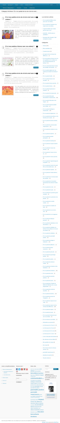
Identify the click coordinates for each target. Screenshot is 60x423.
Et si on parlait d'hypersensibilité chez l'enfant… (49, 105)
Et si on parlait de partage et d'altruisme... (25, 51)
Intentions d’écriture (29, 4)
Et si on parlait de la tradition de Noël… (49, 206)
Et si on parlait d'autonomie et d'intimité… (49, 89)
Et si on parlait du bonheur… (49, 293)
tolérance (33, 406)
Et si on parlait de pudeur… (48, 259)
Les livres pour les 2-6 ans (48, 328)
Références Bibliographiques (8, 7)
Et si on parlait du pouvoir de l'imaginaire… (49, 297)
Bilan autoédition (46, 48)
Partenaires (19, 7)
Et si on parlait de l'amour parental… (50, 156)
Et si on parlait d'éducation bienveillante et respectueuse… (49, 97)
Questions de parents (47, 355)
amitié (40, 369)
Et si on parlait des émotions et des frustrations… (50, 267)
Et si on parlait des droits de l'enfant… (48, 262)
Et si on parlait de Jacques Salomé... (26, 49)
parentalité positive (37, 390)
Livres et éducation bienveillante (49, 336)
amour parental (37, 371)
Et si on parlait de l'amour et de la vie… (50, 153)
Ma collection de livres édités (16, 83)
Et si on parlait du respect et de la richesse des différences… (50, 306)
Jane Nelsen (39, 383)
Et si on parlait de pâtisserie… (49, 244)
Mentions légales (5, 377)
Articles (16, 4)
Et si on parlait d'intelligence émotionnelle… (49, 110)
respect (41, 399)
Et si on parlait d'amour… (48, 86)
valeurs (39, 408)
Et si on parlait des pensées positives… (48, 277)
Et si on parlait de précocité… (49, 251)
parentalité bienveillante (35, 387)
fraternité (36, 380)
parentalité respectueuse (48, 352)
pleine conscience (37, 396)
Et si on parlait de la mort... (31, 80)
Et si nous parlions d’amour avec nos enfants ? (19, 46)
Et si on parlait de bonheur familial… (50, 120)
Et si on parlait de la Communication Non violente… (50, 177)
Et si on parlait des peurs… (48, 280)
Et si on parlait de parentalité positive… (49, 237)
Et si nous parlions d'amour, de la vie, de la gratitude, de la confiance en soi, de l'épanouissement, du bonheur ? (50, 60)
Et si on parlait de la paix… (48, 189)
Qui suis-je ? (10, 4)
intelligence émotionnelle (36, 381)
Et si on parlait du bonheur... (19, 52)
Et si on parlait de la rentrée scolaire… (48, 202)
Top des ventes (46, 357)
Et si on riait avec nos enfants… (49, 319)
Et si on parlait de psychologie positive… (49, 255)
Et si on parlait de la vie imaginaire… (50, 214)
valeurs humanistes (35, 409)
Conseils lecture (46, 51)
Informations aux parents (48, 322)
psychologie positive (34, 399)
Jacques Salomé (34, 383)
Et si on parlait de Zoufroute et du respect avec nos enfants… (50, 25)
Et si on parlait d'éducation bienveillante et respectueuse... (24, 22)
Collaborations (32, 7)
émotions (34, 416)
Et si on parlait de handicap (48, 140)
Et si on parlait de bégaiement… (49, 113)
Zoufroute (42, 409)
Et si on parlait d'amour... (26, 48)
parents (40, 394)
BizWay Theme (45, 422)
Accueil (4, 4)
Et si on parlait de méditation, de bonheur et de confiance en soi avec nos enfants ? (50, 229)
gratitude (39, 380)
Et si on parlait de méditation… (49, 233)
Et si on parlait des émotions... (25, 81)
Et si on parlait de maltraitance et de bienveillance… (50, 224)
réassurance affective (35, 403)
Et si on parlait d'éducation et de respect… (49, 101)
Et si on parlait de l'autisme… (49, 169)
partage (32, 396)
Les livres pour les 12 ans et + (49, 325)
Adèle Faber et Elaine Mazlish (35, 369)
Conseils (25, 7)
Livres (22, 4)
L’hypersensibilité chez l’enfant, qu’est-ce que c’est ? (49, 29)
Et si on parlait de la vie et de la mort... (19, 25)
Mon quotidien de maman (48, 342)
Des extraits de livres (7, 374)
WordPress (56, 422)
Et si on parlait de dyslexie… (49, 133)
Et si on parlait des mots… (48, 273)
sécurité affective (39, 404)
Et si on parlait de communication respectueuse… (50, 125)
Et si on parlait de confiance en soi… (50, 129)
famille (33, 380)
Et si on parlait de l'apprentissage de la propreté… (50, 161)
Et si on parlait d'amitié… (48, 76)
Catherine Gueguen (39, 375)
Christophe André (33, 376)
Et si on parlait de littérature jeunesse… (48, 219)
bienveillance (34, 373)
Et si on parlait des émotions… (49, 270)
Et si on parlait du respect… (48, 309)
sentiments (41, 403)
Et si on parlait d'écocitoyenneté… (50, 93)
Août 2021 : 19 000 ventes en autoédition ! (49, 34)
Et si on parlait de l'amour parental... (18, 80)
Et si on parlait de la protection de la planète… (50, 198)
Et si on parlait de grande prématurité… (48, 137)
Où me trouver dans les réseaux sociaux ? (49, 348)
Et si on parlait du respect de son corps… (49, 301)
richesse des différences (36, 401)
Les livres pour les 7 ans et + (49, 333)
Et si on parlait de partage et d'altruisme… (49, 241)
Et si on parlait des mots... (14, 27)
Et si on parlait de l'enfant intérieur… (50, 172)
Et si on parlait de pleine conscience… (48, 248)
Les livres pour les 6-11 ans (48, 330)
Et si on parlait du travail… (48, 312)
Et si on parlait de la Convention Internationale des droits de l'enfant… (50, 182)
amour (32, 371)
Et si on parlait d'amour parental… (50, 83)
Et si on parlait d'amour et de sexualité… (49, 79)
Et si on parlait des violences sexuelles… (49, 290)
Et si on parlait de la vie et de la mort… (49, 211)
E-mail (17, 378)
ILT (11, 21)
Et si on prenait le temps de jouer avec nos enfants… (50, 316)
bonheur (41, 373)
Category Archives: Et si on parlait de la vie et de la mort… (20, 11)
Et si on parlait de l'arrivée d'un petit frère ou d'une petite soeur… (50, 166)
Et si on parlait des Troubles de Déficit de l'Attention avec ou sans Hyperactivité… (50, 285)
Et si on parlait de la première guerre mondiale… (50, 193)
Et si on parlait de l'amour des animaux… (49, 148)
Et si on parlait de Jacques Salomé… (50, 143)
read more (35, 40)
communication (36, 378)
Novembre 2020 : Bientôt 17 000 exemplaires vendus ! (49, 38)
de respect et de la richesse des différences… (49, 55)
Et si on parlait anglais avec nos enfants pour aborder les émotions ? (50, 71)
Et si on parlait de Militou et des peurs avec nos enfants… (49, 21)
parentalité (37, 386)
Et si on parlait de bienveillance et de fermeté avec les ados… (50, 117)
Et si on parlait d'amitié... (26, 21)
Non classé (45, 345)
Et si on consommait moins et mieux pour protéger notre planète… (50, 66)
